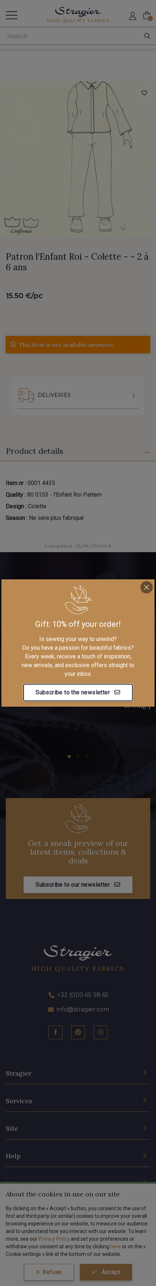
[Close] (146, 587)
